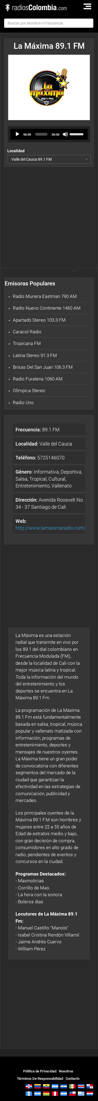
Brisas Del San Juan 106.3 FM (43, 367)
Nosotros (66, 1071)
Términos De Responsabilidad (40, 1078)
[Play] (17, 134)
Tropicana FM (27, 343)
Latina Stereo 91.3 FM (35, 355)
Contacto (72, 1078)
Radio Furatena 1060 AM (38, 379)
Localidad (15, 151)
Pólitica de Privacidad (39, 1071)
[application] (49, 134)
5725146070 (40, 457)
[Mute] (65, 134)
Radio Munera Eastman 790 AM (45, 296)
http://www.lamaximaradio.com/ (51, 528)
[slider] (77, 134)
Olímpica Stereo (29, 390)
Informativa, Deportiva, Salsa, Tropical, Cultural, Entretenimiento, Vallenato (49, 479)
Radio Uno (23, 402)
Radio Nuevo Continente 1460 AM (47, 308)
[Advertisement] (49, 206)
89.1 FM (38, 429)
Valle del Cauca (44, 444)
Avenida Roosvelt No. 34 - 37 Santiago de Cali (50, 503)
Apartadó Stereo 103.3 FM (39, 320)
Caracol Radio (27, 331)
